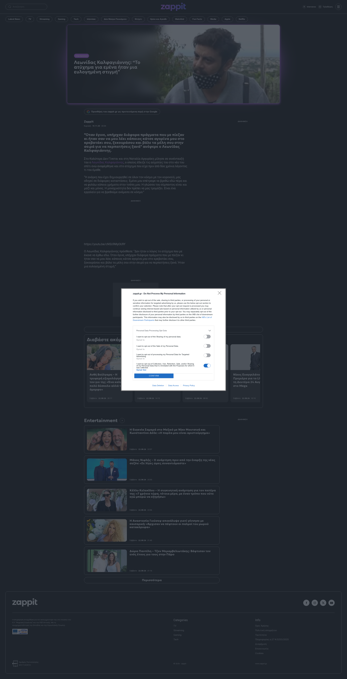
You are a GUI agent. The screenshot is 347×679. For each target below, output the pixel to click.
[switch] (207, 336)
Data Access (173, 385)
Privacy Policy (189, 385)
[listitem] (173, 330)
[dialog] (173, 340)
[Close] (220, 293)
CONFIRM (154, 376)
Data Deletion (158, 385)
